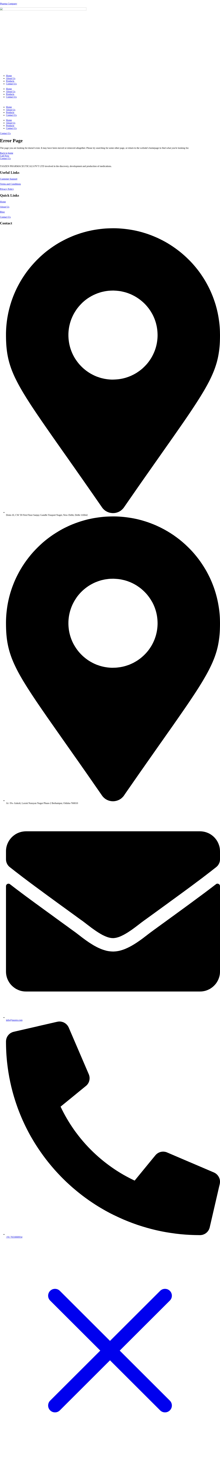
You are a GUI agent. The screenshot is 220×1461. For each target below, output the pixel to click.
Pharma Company (8, 3)
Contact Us (11, 83)
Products (10, 81)
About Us (10, 78)
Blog (2, 212)
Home (9, 75)
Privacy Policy (7, 189)
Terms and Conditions (10, 184)
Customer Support (8, 179)
